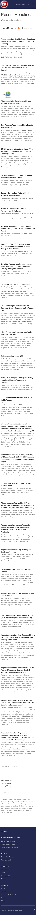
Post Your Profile (6, 860)
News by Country (6, 783)
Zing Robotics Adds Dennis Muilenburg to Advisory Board (17, 126)
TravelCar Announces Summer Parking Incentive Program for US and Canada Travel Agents (18, 228)
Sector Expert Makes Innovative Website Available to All (16, 484)
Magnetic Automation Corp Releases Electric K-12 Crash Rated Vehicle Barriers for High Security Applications (18, 637)
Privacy (3, 901)
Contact (3, 892)
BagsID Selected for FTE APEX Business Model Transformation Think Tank (16, 177)
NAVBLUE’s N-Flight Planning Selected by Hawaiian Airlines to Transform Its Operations (17, 380)
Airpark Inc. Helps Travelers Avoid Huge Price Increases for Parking (16, 102)
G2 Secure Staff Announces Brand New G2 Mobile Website (17, 399)
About (3, 889)
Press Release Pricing (8, 844)
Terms (3, 898)
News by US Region (7, 786)
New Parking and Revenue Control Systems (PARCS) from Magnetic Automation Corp (17, 616)
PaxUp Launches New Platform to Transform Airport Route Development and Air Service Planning (18, 41)
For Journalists (5, 793)
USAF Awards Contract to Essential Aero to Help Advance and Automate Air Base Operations (17, 68)
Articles (3, 879)
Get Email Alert (28, 28)
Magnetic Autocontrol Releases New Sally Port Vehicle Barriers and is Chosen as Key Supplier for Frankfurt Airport (17, 702)
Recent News (5, 870)
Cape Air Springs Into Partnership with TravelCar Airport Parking (15, 194)
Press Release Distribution (9, 847)
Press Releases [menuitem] (20, 4)
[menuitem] (28, 4)
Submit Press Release (8, 841)
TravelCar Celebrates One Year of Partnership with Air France (13, 210)
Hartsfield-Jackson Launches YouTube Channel (15, 571)
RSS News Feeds (6, 873)
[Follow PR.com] (34, 910)
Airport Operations (13, 20)
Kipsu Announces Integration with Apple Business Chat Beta (16, 333)
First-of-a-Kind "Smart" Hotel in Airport (15, 284)
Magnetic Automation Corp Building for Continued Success (16, 551)
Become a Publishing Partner (10, 895)
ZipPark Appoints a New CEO (12, 356)
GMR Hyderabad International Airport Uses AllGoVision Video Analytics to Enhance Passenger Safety (17, 151)
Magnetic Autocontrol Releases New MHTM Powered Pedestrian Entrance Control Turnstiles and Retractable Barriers (17, 670)
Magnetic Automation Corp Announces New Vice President (17, 595)
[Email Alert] (23, 28)
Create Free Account (7, 857)
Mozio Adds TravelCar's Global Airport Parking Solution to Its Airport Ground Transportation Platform (15, 246)
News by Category (6, 780)
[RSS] (19, 28)
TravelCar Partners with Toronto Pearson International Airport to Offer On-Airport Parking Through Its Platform (16, 266)
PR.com (8, 910)
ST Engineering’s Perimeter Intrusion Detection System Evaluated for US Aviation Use (17, 308)
